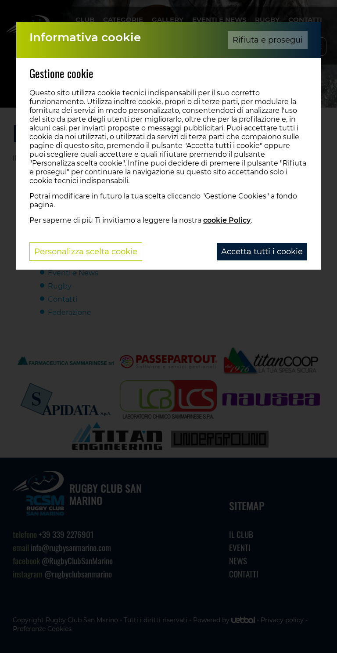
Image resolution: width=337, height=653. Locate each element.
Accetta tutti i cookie (262, 251)
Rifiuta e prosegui (268, 40)
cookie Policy (227, 220)
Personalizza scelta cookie (85, 251)
